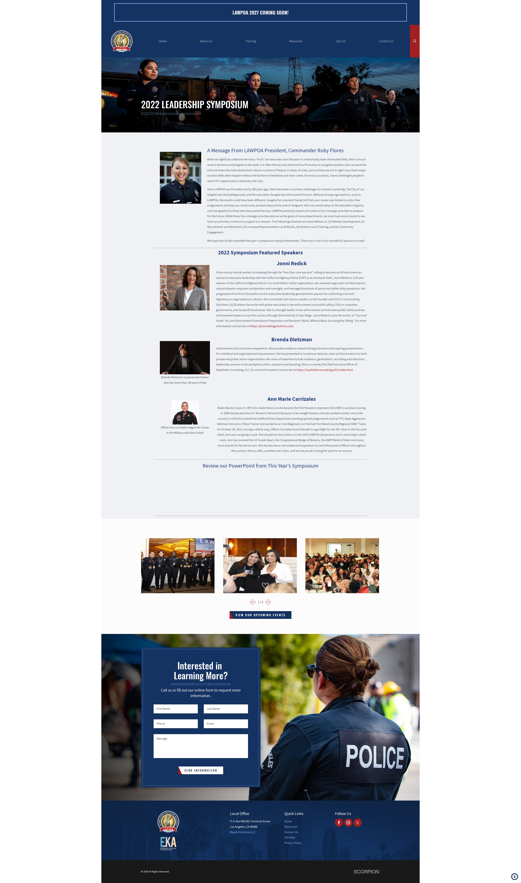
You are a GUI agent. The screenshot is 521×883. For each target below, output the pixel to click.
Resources (295, 41)
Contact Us (386, 41)
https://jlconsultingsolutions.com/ (272, 326)
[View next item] (268, 602)
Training (250, 41)
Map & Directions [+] (242, 832)
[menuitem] (162, 41)
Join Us (341, 41)
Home (162, 41)
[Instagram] (348, 822)
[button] (514, 876)
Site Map (289, 837)
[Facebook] (339, 822)
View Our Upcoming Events (260, 615)
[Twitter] (358, 822)
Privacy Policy (292, 843)
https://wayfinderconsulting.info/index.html (324, 370)
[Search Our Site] (415, 41)
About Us (206, 41)
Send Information (200, 770)
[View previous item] (253, 602)
